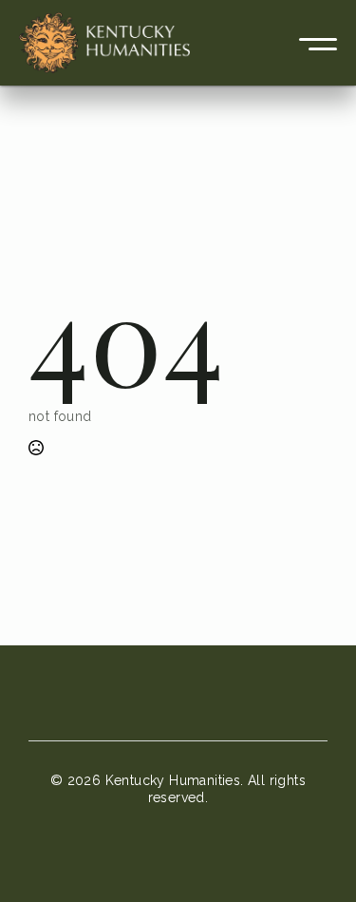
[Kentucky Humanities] (104, 42)
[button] (318, 43)
